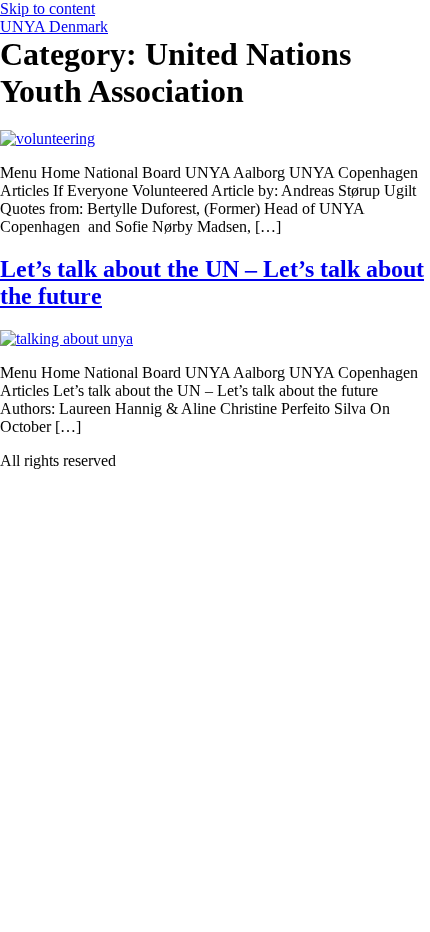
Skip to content (47, 8)
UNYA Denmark (54, 26)
